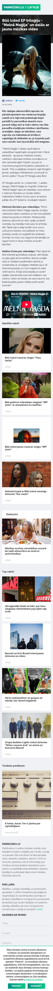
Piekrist (17, 986)
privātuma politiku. (33, 980)
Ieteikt (21, 101)
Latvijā (7, 367)
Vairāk (39, 909)
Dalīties (9, 101)
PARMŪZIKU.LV (14, 7)
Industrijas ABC (12, 832)
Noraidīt (36, 986)
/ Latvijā (32, 7)
